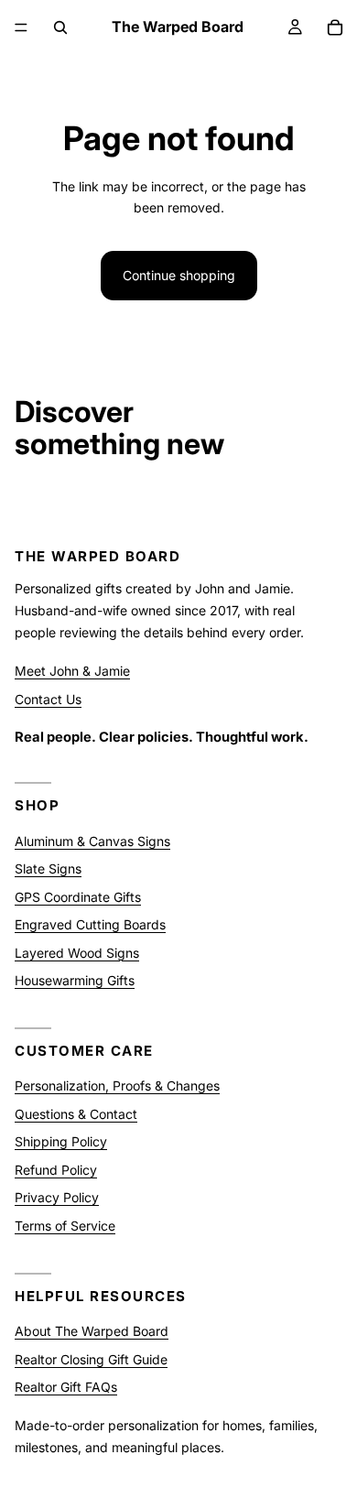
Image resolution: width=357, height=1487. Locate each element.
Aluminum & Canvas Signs (92, 841)
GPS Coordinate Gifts (78, 897)
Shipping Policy (61, 1142)
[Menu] (21, 27)
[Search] (60, 27)
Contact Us (48, 699)
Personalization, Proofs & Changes (117, 1086)
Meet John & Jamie (72, 670)
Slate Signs (48, 868)
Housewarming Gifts (75, 980)
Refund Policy (56, 1170)
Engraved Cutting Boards (90, 924)
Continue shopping (179, 275)
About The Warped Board (91, 1331)
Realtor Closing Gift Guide (91, 1359)
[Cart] (335, 27)
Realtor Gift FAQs (66, 1387)
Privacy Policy (57, 1198)
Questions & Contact (76, 1114)
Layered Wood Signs (77, 953)
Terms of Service (65, 1225)
